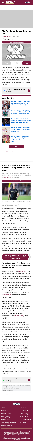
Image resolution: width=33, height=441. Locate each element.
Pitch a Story (24, 414)
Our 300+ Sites (24, 411)
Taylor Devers (7, 177)
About (3, 408)
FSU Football (9, 151)
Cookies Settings (6, 426)
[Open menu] (3, 2)
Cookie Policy (5, 420)
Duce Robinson (6, 295)
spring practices (23, 271)
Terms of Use (24, 417)
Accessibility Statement (8, 423)
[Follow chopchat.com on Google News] (29, 90)
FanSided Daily (6, 414)
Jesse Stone (19, 316)
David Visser (7, 36)
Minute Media (9, 429)
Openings (23, 408)
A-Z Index (23, 423)
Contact (3, 411)
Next (26, 63)
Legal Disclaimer (25, 420)
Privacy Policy (5, 417)
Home (3, 151)
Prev (6, 63)
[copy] (11, 39)
